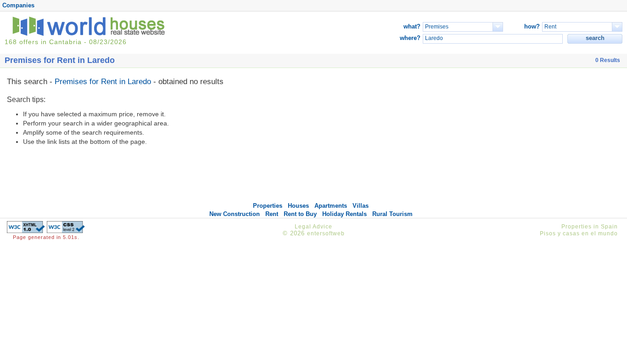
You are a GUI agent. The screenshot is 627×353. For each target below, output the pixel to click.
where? (410, 37)
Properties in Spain (589, 226)
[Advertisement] (536, 137)
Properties (267, 205)
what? (411, 26)
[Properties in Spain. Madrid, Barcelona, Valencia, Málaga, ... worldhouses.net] (90, 34)
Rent (271, 214)
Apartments (330, 205)
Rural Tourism (392, 214)
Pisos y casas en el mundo (579, 233)
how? (532, 26)
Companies (18, 5)
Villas (361, 205)
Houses (298, 205)
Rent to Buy (300, 214)
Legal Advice (313, 226)
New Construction (234, 214)
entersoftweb (326, 233)
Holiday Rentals (344, 214)
